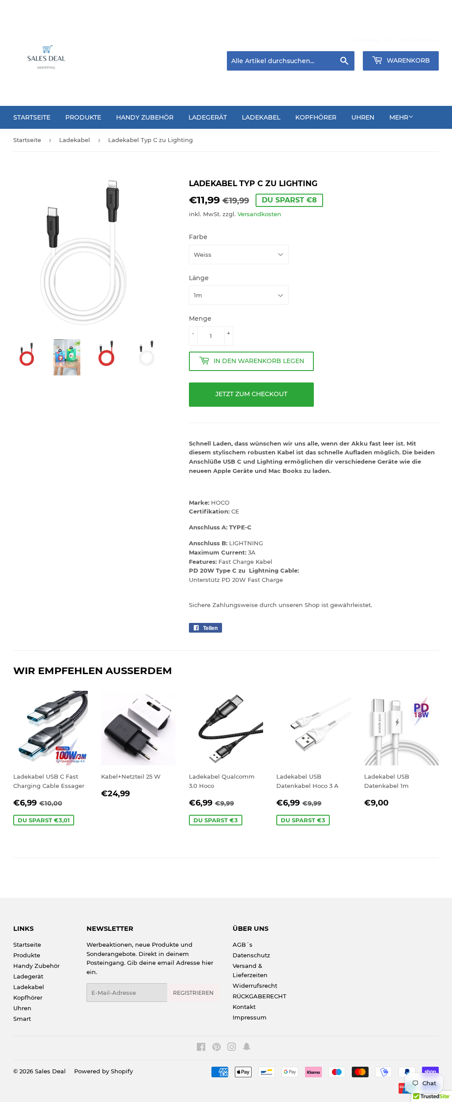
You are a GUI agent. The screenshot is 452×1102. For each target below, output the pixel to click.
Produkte (83, 117)
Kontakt (244, 1006)
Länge (199, 278)
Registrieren (193, 993)
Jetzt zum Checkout (251, 394)
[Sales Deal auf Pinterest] (216, 1048)
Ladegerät (207, 117)
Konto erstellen (419, 40)
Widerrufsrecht (255, 985)
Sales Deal (50, 1071)
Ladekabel (261, 117)
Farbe (198, 237)
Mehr (398, 117)
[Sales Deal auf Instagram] (231, 1048)
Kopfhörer (315, 117)
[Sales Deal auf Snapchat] (246, 1048)
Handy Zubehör (144, 117)
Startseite (31, 117)
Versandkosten (259, 213)
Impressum (250, 1017)
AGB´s (242, 944)
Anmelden (367, 40)
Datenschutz (251, 955)
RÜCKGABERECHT (259, 996)
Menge (200, 318)
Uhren (362, 117)
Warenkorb (407, 60)
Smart (22, 1018)
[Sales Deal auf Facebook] (201, 1048)
